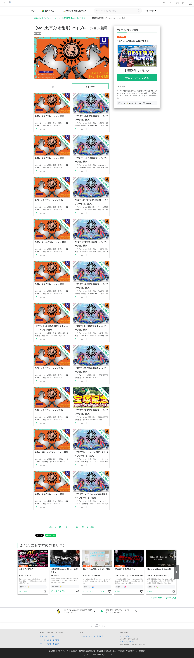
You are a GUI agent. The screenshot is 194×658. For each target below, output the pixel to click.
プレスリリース (63, 651)
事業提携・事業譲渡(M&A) (127, 651)
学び (118, 591)
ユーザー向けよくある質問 (49, 640)
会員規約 (74, 651)
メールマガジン (125, 636)
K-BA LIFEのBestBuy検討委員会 (73, 18)
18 (66, 527)
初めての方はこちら (47, 636)
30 (77, 527)
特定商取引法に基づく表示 (106, 651)
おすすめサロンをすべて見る (165, 598)
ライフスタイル (58, 591)
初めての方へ (50, 11)
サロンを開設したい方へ (76, 11)
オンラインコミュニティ (94, 591)
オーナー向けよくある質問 (49, 644)
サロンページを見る (137, 77)
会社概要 (52, 651)
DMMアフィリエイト (127, 642)
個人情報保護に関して (87, 651)
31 (83, 527)
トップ (32, 11)
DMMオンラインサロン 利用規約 (91, 636)
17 (60, 527)
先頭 (51, 527)
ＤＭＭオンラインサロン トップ (45, 18)
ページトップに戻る (97, 626)
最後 (92, 527)
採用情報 (142, 651)
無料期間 (23, 591)
